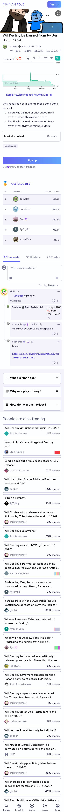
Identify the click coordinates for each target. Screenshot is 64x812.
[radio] (35, 58)
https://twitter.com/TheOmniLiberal (29, 94)
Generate (52, 136)
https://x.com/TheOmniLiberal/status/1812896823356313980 (35, 355)
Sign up (54, 4)
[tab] (11, 257)
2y (17, 291)
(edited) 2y (36, 324)
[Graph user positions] (27, 58)
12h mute (18, 295)
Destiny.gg (10, 146)
